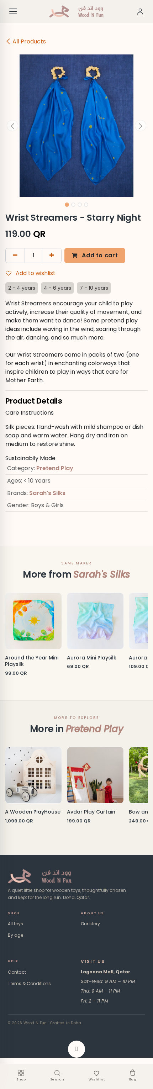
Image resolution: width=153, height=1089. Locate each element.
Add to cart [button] (99, 255)
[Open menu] (13, 11)
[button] (12, 125)
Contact (17, 972)
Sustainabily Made (30, 458)
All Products (29, 41)
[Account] (140, 11)
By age (15, 935)
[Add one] (52, 255)
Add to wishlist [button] (35, 273)
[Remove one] (15, 255)
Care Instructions (29, 413)
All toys (15, 924)
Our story (90, 924)
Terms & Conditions (29, 983)
